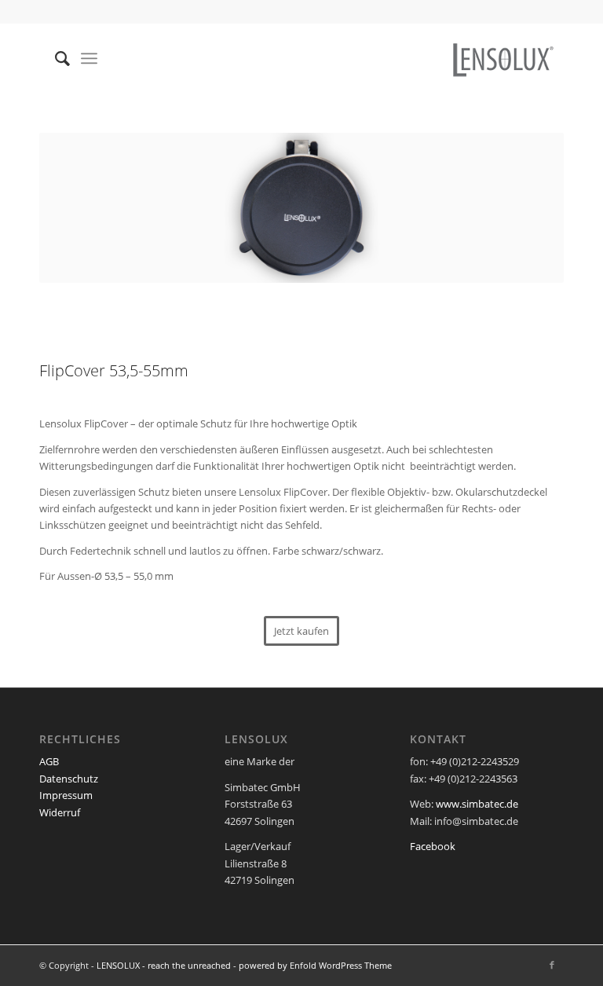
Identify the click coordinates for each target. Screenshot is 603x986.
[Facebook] (552, 965)
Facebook (432, 846)
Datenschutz (68, 779)
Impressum (66, 795)
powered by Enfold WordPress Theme (315, 965)
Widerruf (59, 812)
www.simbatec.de (477, 804)
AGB (49, 761)
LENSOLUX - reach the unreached (164, 965)
